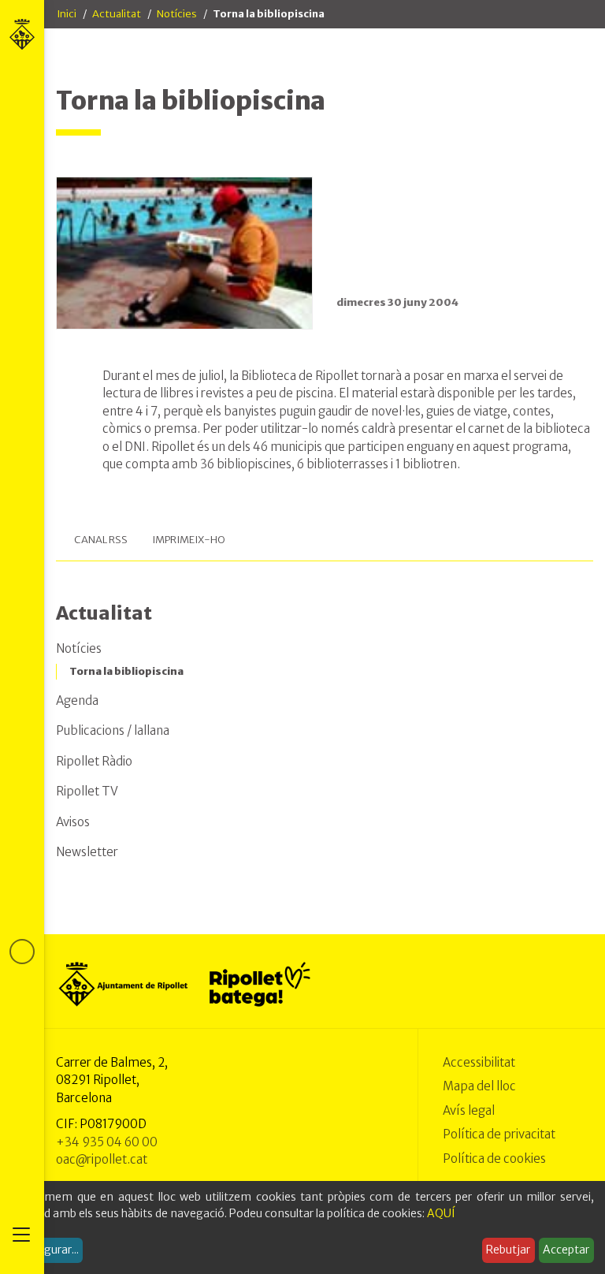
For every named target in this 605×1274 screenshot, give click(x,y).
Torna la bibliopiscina (126, 671)
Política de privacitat (499, 1134)
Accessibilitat (479, 1062)
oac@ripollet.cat (101, 1159)
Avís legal (469, 1110)
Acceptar (566, 1249)
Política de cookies (494, 1158)
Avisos (73, 821)
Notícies (177, 13)
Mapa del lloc (479, 1085)
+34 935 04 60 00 (107, 1141)
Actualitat (116, 13)
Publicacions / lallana (112, 730)
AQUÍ (441, 1213)
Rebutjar (508, 1249)
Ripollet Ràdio (94, 761)
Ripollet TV (87, 791)
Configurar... (47, 1249)
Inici (66, 13)
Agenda (77, 700)
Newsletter (87, 851)
